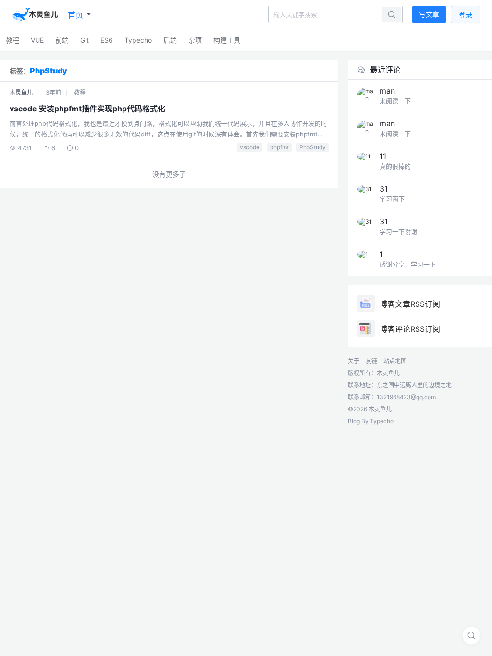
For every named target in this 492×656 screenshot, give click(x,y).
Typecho (138, 40)
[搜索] (471, 635)
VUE (37, 40)
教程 (12, 40)
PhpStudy (312, 147)
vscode (249, 147)
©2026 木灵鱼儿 (370, 409)
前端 (62, 40)
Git (84, 40)
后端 (170, 40)
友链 (371, 360)
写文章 (429, 14)
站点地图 (394, 360)
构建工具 (226, 40)
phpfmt (279, 147)
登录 (465, 15)
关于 (353, 360)
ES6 (106, 40)
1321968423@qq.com (406, 397)
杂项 (195, 40)
